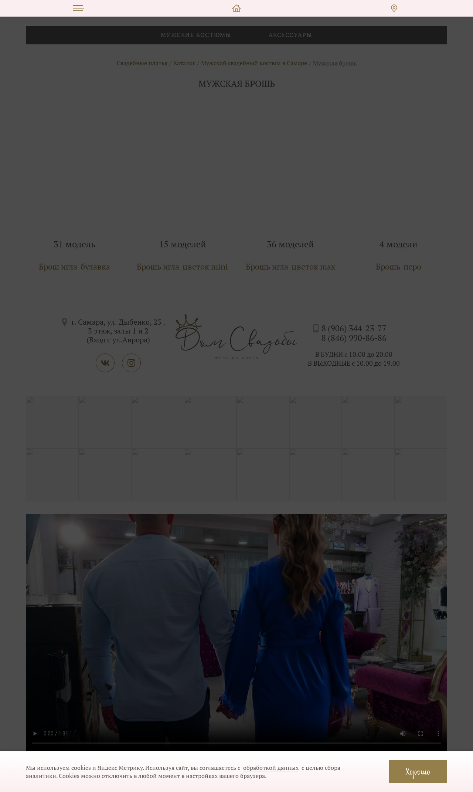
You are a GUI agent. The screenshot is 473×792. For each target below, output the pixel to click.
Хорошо (418, 771)
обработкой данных (271, 768)
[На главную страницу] (237, 8)
